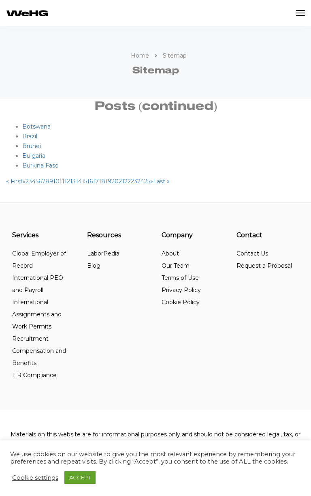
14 (79, 181)
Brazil (29, 136)
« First (14, 181)
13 (73, 181)
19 (108, 181)
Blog (93, 265)
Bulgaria (33, 155)
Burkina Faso (40, 165)
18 (102, 181)
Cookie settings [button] (35, 477)
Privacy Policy (181, 290)
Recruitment (30, 338)
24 (140, 181)
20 (115, 181)
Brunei (31, 146)
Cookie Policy (181, 302)
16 (90, 181)
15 (84, 181)
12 (67, 181)
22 (127, 181)
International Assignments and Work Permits (37, 314)
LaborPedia (103, 253)
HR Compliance (34, 375)
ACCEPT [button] (80, 477)
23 (134, 181)
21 (121, 181)
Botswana (36, 126)
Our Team (176, 265)
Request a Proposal (264, 265)
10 (56, 181)
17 (96, 181)
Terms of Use (180, 277)
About (170, 253)
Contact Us (252, 253)
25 (147, 181)
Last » (161, 181)
